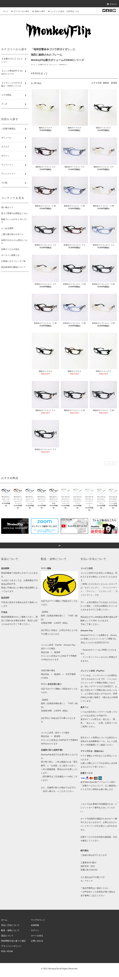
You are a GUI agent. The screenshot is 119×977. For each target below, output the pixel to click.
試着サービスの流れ (10, 249)
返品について (7, 935)
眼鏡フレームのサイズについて (14, 220)
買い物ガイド (7, 207)
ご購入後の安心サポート (12, 234)
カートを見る (37, 935)
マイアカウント (38, 920)
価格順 (106, 83)
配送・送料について (10, 930)
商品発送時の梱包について (13, 267)
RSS (3, 951)
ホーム (5, 11)
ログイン (35, 930)
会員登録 (35, 925)
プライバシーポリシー (11, 946)
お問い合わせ (37, 941)
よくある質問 (7, 228)
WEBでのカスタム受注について (14, 241)
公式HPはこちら (72, 11)
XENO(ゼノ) (63, 64)
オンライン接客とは (10, 255)
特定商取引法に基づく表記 (13, 941)
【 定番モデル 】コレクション (47, 64)
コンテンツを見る (57, 11)
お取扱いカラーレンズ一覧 (13, 261)
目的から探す (40, 11)
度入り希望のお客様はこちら (14, 213)
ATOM (10, 951)
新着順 (114, 83)
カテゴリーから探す (21, 11)
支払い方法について (10, 925)
